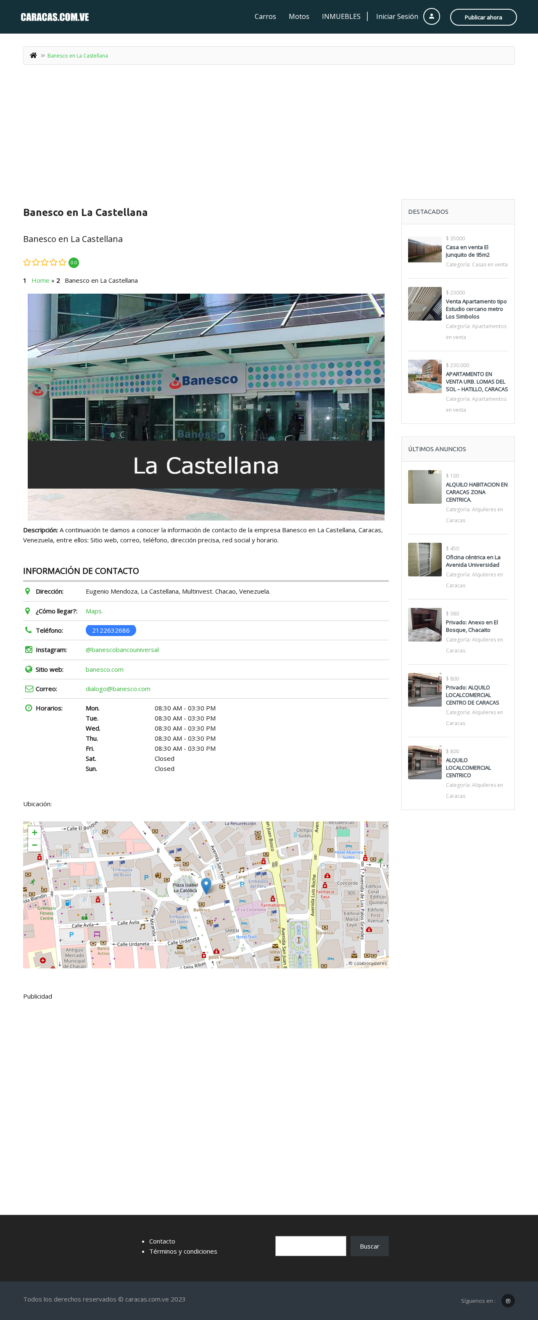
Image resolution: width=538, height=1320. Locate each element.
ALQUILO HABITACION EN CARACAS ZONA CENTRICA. (477, 492)
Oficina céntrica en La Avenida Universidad (473, 560)
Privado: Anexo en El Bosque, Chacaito (472, 626)
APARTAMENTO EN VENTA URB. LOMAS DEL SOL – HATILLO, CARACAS (477, 381)
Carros (265, 16)
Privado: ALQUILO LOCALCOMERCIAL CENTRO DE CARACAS (472, 695)
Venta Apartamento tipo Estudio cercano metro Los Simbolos (476, 308)
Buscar (370, 1246)
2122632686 (111, 630)
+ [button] (34, 832)
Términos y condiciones (183, 1251)
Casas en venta (490, 264)
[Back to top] (510, 1267)
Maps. (94, 611)
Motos (299, 16)
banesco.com (105, 669)
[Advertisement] (269, 136)
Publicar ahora (483, 17)
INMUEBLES (341, 16)
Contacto (162, 1241)
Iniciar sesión (398, 16)
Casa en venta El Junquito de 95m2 (468, 250)
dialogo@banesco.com (118, 688)
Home (41, 280)
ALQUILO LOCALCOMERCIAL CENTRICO (468, 767)
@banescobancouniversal (122, 649)
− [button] (34, 845)
